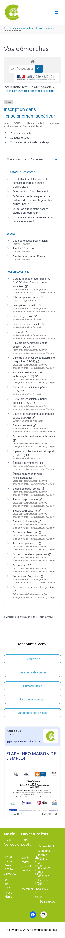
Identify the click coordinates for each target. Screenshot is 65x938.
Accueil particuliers (16, 86)
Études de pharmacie (25, 499)
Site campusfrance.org (26, 297)
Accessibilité (46, 846)
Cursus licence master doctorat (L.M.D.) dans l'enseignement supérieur (31, 282)
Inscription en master (25, 305)
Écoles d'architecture (25, 532)
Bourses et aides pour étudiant (30, 240)
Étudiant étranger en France (29, 256)
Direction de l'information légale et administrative (29, 617)
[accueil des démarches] (32, 61)
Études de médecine (25, 510)
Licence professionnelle (27, 324)
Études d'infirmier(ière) (26, 462)
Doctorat (18, 332)
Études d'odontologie (25, 521)
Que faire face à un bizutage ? (30, 191)
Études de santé (22, 425)
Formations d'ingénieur (26, 576)
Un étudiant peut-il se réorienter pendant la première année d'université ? (31, 182)
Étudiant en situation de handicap (29, 142)
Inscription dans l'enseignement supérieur (29, 90)
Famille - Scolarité (41, 86)
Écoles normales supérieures (30, 554)
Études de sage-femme (27, 488)
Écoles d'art (20, 565)
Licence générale (23, 316)
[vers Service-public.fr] (36, 77)
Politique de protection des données (44, 867)
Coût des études (19, 137)
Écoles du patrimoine (25, 543)
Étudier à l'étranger (24, 248)
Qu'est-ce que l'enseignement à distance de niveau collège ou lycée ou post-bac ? (33, 200)
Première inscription (21, 133)
